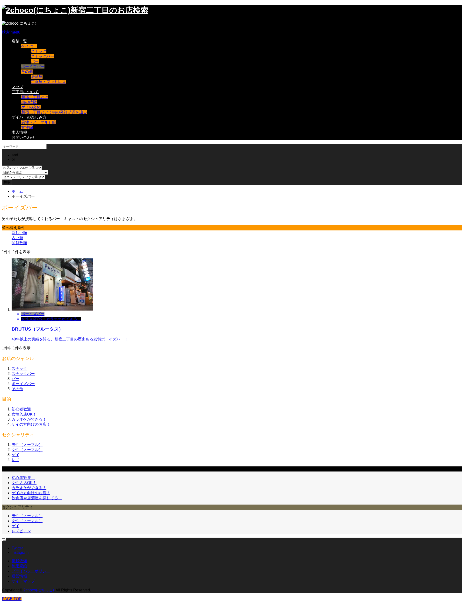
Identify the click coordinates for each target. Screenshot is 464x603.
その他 (27, 71)
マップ (17, 87)
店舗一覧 (19, 41)
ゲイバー (29, 46)
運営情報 (19, 576)
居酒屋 (37, 77)
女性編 (27, 127)
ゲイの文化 (31, 107)
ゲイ (15, 455)
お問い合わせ (23, 137)
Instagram (20, 552)
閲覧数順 (19, 243)
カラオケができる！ (29, 419)
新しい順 (19, 233)
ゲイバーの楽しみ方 (29, 117)
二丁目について (25, 92)
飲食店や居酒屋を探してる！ (37, 498)
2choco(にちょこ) (38, 590)
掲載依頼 (19, 561)
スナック (38, 51)
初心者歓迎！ (23, 409)
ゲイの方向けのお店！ (31, 424)
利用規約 (19, 566)
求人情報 (19, 132)
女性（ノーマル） (27, 450)
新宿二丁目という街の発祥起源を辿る (54, 112)
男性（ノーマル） (27, 445)
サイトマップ (23, 581)
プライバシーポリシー (31, 571)
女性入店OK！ (24, 414)
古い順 (17, 238)
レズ (15, 460)
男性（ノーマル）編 (38, 122)
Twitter (17, 548)
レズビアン (21, 531)
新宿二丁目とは (34, 97)
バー (35, 61)
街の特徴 (29, 102)
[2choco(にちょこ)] (19, 23)
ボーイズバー (32, 66)
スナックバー (42, 56)
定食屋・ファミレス (48, 82)
